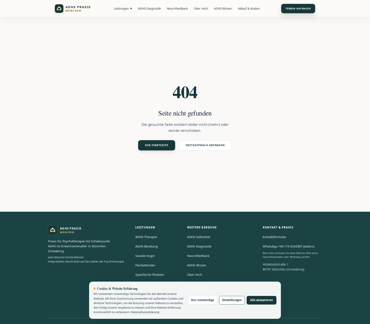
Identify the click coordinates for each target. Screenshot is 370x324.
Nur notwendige (202, 300)
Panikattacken (145, 265)
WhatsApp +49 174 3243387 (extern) (288, 246)
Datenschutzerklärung (145, 312)
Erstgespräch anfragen (205, 145)
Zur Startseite (156, 145)
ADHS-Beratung (146, 246)
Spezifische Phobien (149, 275)
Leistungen (123, 8)
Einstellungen (232, 300)
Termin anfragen (298, 8)
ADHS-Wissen (223, 8)
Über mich (201, 8)
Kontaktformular (274, 237)
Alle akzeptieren (261, 300)
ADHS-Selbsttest (198, 237)
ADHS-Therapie (146, 237)
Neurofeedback (177, 8)
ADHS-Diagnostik (149, 8)
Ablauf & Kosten (249, 8)
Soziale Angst (145, 256)
